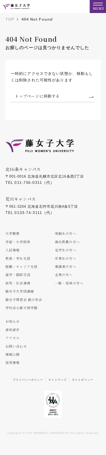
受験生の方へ (65, 233)
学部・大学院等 (17, 241)
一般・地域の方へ (69, 283)
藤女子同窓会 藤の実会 (23, 299)
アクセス (12, 337)
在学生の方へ (65, 250)
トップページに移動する (37, 96)
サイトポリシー (82, 379)
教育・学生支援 (17, 258)
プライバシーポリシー (28, 379)
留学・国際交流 (17, 274)
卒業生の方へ (65, 258)
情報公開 (12, 354)
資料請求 (12, 329)
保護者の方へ (65, 266)
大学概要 (12, 233)
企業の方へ (64, 274)
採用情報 (12, 362)
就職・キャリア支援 (21, 266)
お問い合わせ (16, 346)
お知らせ (12, 321)
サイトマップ (57, 379)
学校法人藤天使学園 (21, 307)
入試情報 (12, 250)
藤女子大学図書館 (19, 291)
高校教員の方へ (67, 241)
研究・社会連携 (17, 283)
